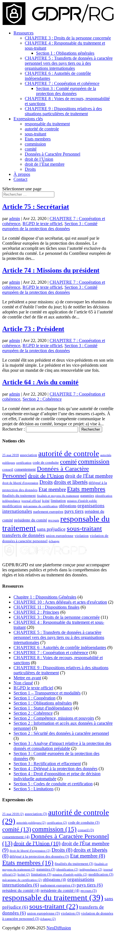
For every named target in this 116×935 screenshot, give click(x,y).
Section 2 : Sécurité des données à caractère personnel (61, 733)
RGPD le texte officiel (42, 223)
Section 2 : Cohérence (42, 399)
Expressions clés (28, 118)
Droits (30, 169)
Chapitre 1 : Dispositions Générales (45, 597)
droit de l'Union (46, 476)
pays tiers (74, 511)
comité (31, 149)
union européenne (59, 536)
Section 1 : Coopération (34, 698)
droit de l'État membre (89, 476)
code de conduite (46, 463)
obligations (67, 506)
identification (103, 495)
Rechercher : (13, 429)
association (28, 455)
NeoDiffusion (58, 927)
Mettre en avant (27, 677)
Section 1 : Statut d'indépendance (43, 708)
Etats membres (38, 139)
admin (14, 218)
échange (54, 541)
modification (12, 506)
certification (24, 462)
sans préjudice (51, 529)
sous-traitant (35, 133)
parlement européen (48, 512)
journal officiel (31, 500)
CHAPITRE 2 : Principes (36, 612)
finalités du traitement (19, 496)
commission (35, 144)
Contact (20, 179)
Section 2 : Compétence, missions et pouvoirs (54, 718)
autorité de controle (42, 128)
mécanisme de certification (40, 506)
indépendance (11, 500)
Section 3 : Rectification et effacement (47, 763)
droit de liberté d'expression (20, 482)
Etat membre (52, 489)
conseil (7, 470)
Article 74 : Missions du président (50, 270)
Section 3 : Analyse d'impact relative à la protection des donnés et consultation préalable (62, 746)
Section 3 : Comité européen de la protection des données (66, 91)
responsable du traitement (47, 123)
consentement (25, 469)
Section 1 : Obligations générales (65, 53)
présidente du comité (30, 520)
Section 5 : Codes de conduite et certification (53, 783)
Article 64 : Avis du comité (40, 382)
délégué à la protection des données (39, 856)
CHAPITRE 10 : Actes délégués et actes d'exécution (60, 602)
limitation (58, 501)
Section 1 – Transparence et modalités (47, 693)
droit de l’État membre (44, 164)
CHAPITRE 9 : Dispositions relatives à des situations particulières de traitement (63, 111)
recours (53, 520)
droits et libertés (71, 482)
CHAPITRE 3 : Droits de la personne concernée (68, 38)
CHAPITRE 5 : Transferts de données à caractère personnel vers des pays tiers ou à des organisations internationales (69, 63)
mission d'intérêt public (82, 500)
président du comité (20, 890)
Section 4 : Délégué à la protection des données (55, 768)
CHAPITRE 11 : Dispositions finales (46, 607)
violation (82, 536)
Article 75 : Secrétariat (35, 206)
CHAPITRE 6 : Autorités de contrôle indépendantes (60, 647)
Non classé (23, 682)
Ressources (24, 33)
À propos (22, 174)
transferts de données (23, 535)
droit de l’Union (39, 159)
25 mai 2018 (10, 455)
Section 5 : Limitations (33, 788)
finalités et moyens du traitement (58, 495)
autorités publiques (31, 822)
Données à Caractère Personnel (52, 154)
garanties (87, 496)
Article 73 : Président (33, 329)
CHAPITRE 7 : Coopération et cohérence (62, 83)
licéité (46, 500)
